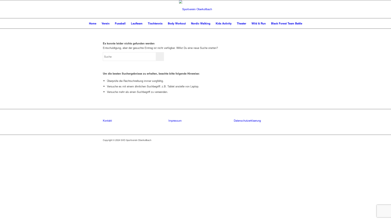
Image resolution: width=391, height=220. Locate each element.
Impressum (175, 120)
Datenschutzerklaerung (247, 120)
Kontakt (107, 120)
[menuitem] (92, 23)
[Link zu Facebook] (279, 140)
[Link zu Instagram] (285, 140)
